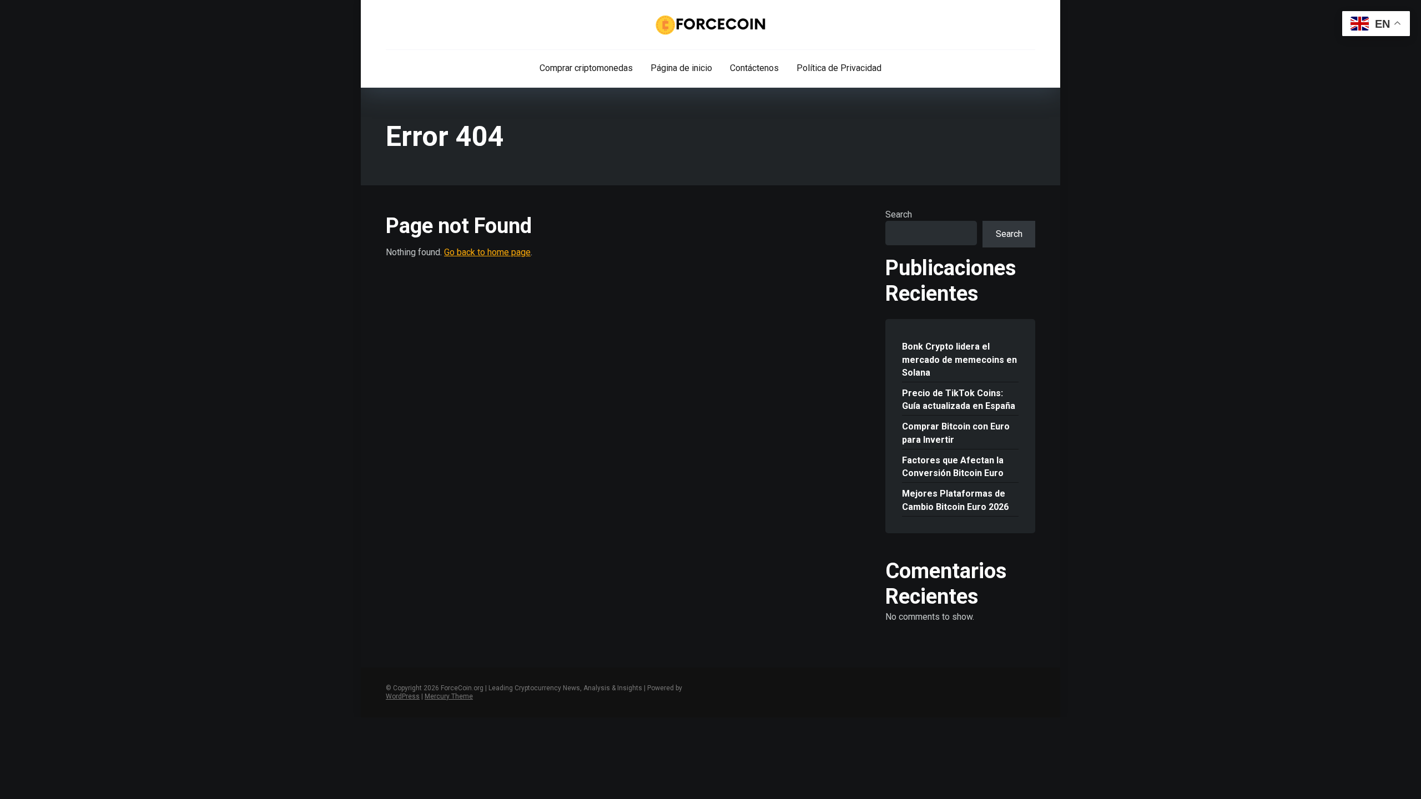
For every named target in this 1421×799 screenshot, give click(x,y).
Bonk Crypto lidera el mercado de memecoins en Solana (959, 359)
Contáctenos (754, 68)
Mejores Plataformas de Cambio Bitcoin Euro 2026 (955, 500)
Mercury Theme (449, 696)
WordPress (403, 696)
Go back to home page (487, 252)
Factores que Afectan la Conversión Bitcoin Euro (953, 466)
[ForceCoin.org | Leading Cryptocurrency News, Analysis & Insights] (711, 25)
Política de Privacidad (839, 68)
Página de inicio (681, 68)
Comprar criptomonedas (586, 68)
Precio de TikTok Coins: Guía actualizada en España (958, 399)
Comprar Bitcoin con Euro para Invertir (956, 432)
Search (898, 214)
